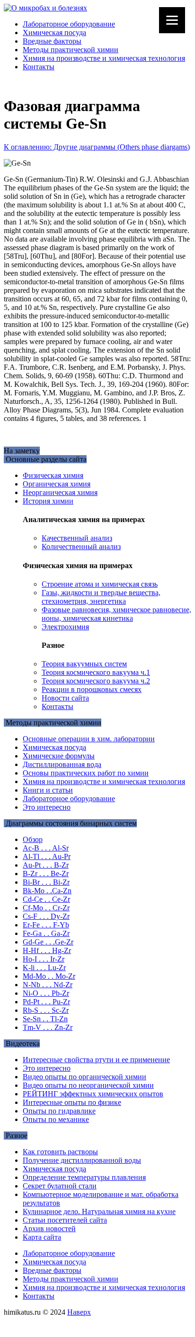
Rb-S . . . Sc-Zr (46, 1010)
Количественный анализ (81, 546)
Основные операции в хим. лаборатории (89, 739)
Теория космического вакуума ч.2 (96, 681)
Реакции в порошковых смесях (92, 689)
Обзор (33, 839)
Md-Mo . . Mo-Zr (49, 976)
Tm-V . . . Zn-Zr (47, 1027)
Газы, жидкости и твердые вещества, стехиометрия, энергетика (101, 597)
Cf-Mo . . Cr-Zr (46, 908)
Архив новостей (49, 1229)
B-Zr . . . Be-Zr (46, 874)
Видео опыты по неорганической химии (88, 1085)
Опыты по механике (56, 1119)
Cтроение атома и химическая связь (100, 584)
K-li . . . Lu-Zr (44, 967)
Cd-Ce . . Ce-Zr (46, 899)
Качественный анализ (77, 538)
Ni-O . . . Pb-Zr (46, 993)
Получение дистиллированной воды (82, 1160)
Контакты (38, 67)
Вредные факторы (52, 41)
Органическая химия (56, 484)
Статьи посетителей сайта (65, 1220)
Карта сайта (42, 1237)
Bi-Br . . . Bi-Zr (46, 882)
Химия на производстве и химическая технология (104, 58)
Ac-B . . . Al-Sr (46, 848)
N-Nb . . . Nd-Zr (47, 985)
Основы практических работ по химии (86, 773)
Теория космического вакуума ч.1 (96, 672)
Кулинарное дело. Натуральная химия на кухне (99, 1211)
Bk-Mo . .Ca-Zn (47, 891)
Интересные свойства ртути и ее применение (96, 1060)
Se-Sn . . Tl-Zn (45, 1019)
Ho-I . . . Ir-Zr (43, 959)
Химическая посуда (54, 32)
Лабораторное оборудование (69, 24)
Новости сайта (65, 698)
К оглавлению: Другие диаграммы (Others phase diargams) (97, 147)
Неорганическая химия (60, 492)
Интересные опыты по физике (72, 1102)
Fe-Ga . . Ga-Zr (46, 933)
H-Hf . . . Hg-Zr (47, 950)
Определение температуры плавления (84, 1177)
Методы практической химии (70, 50)
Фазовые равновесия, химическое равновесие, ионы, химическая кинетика (116, 614)
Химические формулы (59, 756)
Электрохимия (65, 627)
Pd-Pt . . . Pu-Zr (46, 1002)
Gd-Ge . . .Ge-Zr (48, 942)
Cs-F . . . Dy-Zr (46, 916)
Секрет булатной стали (60, 1186)
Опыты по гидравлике (59, 1111)
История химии (48, 501)
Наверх (79, 1312)
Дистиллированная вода (62, 764)
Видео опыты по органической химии (84, 1077)
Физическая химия (53, 475)
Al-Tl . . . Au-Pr (47, 856)
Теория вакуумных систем (84, 664)
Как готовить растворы (60, 1152)
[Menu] (172, 20)
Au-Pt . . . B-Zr (46, 865)
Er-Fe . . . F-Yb (46, 925)
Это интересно (47, 807)
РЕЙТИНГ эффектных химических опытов (93, 1094)
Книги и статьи (48, 790)
